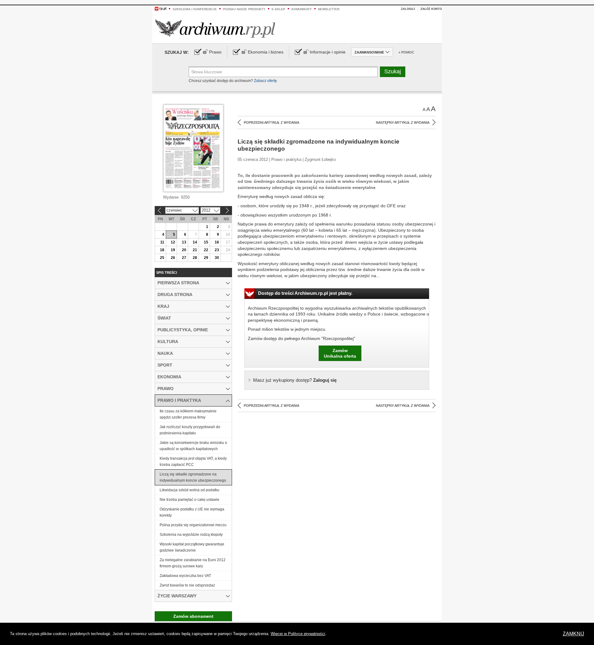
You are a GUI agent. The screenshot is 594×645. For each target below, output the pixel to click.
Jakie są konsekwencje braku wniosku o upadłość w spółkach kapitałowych (193, 446)
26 (173, 258)
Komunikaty (301, 9)
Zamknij (573, 633)
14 (195, 242)
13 (184, 242)
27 (184, 258)
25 (162, 258)
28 (195, 258)
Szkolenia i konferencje (195, 9)
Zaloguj (408, 9)
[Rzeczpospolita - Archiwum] (215, 28)
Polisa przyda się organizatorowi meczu (193, 525)
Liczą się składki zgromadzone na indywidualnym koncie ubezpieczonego (193, 477)
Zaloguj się (295, 380)
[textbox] (283, 72)
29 (206, 258)
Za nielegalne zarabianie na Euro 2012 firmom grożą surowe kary (193, 563)
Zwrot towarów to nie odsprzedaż (187, 585)
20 (184, 250)
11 (162, 242)
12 (173, 242)
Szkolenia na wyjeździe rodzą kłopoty (191, 534)
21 (195, 250)
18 (162, 250)
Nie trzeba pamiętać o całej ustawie (189, 499)
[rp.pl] (160, 8)
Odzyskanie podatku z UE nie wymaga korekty (192, 512)
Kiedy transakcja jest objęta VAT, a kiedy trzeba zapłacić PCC (193, 461)
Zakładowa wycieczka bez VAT (185, 576)
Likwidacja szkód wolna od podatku (189, 490)
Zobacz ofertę (265, 81)
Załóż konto (431, 9)
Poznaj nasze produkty (244, 9)
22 (206, 250)
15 (206, 242)
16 (217, 242)
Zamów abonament (193, 616)
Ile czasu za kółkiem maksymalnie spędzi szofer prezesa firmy (188, 414)
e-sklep (278, 9)
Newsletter (328, 9)
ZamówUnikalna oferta (340, 353)
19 (173, 250)
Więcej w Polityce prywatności (298, 633)
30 (217, 258)
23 (217, 250)
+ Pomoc (406, 52)
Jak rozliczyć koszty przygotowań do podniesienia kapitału (190, 430)
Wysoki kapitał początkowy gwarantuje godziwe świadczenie (192, 547)
